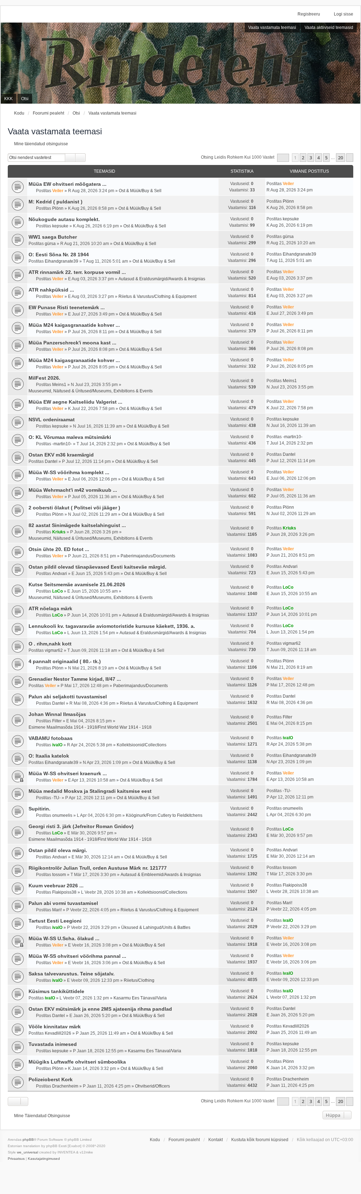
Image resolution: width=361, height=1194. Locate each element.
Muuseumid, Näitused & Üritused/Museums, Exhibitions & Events (91, 390)
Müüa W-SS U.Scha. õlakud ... (64, 938)
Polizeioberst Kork (51, 1079)
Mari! (57, 909)
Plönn (57, 208)
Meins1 (59, 384)
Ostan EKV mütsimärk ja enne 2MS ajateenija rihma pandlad (100, 1009)
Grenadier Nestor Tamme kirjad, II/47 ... (75, 679)
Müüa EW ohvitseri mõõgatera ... (67, 184)
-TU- (56, 797)
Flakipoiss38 (64, 892)
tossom (59, 874)
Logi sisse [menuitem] (343, 14)
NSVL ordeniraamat (52, 419)
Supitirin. (39, 809)
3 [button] (311, 157)
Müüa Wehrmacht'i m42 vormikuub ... (73, 490)
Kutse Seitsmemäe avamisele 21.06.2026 (77, 584)
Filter (57, 720)
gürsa (50, 243)
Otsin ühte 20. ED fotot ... (59, 549)
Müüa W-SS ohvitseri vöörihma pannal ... (77, 956)
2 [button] (303, 157)
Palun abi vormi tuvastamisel (63, 903)
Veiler (57, 190)
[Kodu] (180, 63)
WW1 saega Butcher (53, 237)
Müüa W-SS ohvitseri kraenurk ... (68, 773)
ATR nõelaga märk (50, 608)
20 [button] (340, 157)
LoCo (57, 591)
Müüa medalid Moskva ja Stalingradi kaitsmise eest (90, 791)
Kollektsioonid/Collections (141, 744)
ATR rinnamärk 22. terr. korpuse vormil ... (77, 272)
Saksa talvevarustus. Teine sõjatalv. (72, 973)
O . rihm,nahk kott (50, 644)
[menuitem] (16, 1159)
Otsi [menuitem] (25, 98)
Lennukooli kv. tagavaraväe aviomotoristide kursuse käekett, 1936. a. (112, 626)
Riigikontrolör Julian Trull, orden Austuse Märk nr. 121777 (98, 868)
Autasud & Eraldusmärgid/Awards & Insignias (161, 278)
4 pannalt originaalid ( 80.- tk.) (65, 661)
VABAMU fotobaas (51, 738)
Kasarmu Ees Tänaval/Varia (140, 998)
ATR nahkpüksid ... (51, 290)
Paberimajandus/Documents (148, 555)
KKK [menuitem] (8, 98)
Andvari (59, 573)
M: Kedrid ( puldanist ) (55, 201)
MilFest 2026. (44, 378)
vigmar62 (54, 650)
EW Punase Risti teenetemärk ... (67, 307)
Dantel (51, 461)
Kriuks (59, 531)
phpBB (28, 1139)
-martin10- (62, 443)
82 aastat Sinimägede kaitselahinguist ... (77, 525)
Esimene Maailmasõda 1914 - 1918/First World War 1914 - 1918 (90, 727)
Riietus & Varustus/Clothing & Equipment (157, 296)
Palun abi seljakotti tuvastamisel (68, 696)
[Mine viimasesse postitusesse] (297, 183)
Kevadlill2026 (58, 1033)
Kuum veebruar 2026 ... (56, 885)
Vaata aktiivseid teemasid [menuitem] (329, 27)
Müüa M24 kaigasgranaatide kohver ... (74, 325)
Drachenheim (65, 1086)
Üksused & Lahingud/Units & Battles (155, 927)
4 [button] (318, 157)
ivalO (57, 744)
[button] (283, 158)
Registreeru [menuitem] (309, 14)
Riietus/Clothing (139, 980)
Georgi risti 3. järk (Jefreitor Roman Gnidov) (81, 826)
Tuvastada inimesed (53, 1044)
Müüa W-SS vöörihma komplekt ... (69, 472)
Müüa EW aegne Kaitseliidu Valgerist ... (75, 402)
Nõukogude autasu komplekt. (64, 219)
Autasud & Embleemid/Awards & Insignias (161, 874)
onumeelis (62, 815)
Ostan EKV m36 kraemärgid (61, 455)
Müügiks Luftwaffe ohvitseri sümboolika (77, 1062)
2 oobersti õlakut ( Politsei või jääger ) (74, 507)
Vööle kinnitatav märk (55, 1026)
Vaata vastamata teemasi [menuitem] (272, 27)
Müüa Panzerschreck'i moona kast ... (72, 342)
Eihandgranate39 (61, 261)
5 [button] (326, 157)
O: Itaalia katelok (49, 756)
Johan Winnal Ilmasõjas (57, 714)
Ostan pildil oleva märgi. (58, 850)
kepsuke (60, 226)
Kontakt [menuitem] (215, 1139)
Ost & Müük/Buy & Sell (140, 190)
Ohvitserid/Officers (152, 1086)
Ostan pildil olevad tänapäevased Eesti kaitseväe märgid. (97, 567)
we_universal (27, 1152)
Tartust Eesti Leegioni (55, 921)
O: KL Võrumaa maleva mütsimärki (70, 437)
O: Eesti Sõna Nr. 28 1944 (59, 254)
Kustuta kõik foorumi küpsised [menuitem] (259, 1139)
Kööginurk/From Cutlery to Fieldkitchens (164, 815)
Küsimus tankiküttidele (56, 991)
